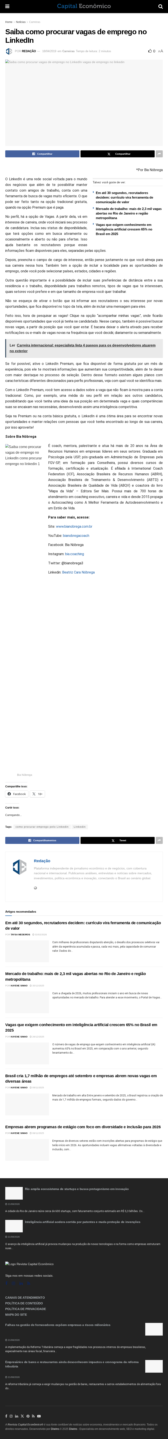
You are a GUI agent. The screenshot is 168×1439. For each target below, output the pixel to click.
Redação (29, 51)
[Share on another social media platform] (159, 153)
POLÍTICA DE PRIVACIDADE (25, 1309)
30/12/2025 (38, 985)
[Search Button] (160, 6)
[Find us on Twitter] (22, 1416)
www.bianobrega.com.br (74, 526)
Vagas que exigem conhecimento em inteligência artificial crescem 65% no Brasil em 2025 (124, 229)
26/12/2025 (38, 1036)
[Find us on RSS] (28, 1283)
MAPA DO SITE (16, 1314)
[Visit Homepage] (84, 6)
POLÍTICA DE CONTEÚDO (24, 1303)
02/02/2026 (40, 934)
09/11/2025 (38, 1087)
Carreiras (34, 22)
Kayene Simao (19, 985)
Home (8, 22)
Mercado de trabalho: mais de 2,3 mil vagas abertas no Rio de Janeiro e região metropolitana (129, 213)
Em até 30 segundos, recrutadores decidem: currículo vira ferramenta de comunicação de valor (124, 197)
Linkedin (80, 826)
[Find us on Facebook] (6, 1283)
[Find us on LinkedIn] (16, 1416)
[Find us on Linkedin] (21, 1283)
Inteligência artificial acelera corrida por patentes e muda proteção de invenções (82, 1222)
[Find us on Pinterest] (28, 1416)
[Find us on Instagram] (13, 1283)
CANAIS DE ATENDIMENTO (25, 1297)
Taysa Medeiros (20, 934)
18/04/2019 (49, 51)
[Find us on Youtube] (39, 1416)
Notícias (21, 22)
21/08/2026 (13, 1204)
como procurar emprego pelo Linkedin (42, 826)
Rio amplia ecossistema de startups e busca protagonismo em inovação (77, 1189)
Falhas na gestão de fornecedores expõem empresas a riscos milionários (57, 1325)
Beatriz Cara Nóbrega (78, 572)
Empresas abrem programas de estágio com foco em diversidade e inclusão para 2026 (83, 1127)
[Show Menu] (7, 6)
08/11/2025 (38, 1133)
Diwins (55, 1428)
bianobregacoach (76, 536)
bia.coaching (74, 554)
